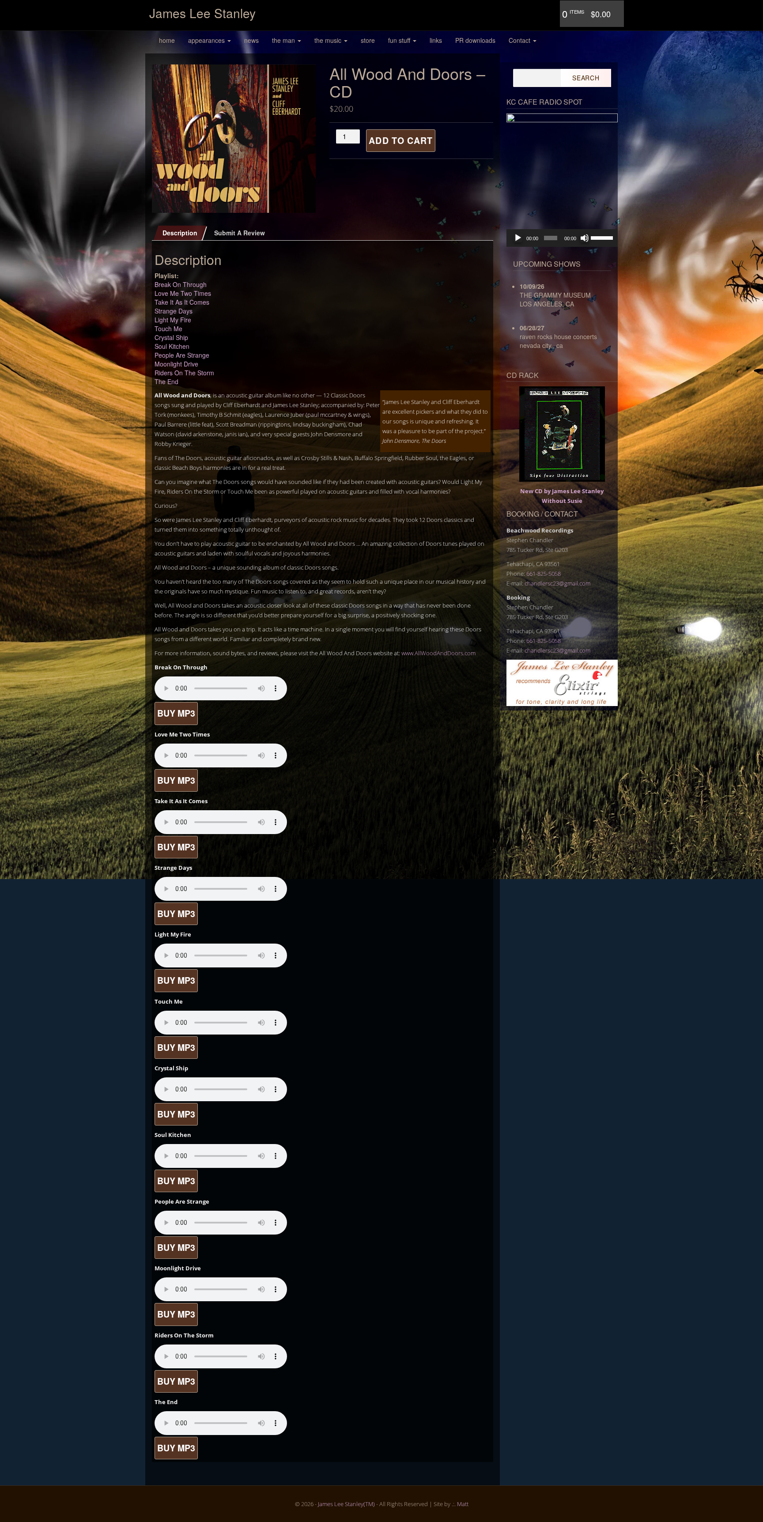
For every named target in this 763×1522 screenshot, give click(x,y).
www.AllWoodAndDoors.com (438, 653)
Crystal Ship (171, 337)
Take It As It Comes (182, 302)
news (251, 40)
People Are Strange (182, 355)
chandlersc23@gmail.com (557, 583)
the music (328, 40)
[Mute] (584, 238)
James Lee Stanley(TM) (346, 1504)
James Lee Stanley (202, 13)
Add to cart (401, 140)
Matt (462, 1504)
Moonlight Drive (176, 363)
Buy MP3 (176, 713)
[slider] (602, 237)
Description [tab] (179, 232)
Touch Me (168, 328)
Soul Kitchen (172, 346)
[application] (562, 238)
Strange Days (174, 310)
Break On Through (181, 284)
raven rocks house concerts (558, 336)
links (436, 40)
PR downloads (475, 40)
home (167, 40)
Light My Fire (173, 319)
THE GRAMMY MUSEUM (555, 295)
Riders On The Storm (184, 372)
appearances (207, 40)
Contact (520, 40)
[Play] (518, 238)
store (368, 40)
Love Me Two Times (183, 293)
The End (166, 381)
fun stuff (400, 40)
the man (284, 40)
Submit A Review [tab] (239, 232)
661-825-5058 (543, 574)
